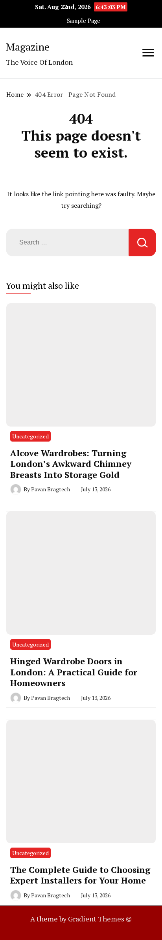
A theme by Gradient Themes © (81, 918)
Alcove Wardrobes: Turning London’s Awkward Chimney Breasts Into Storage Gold (70, 463)
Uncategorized (30, 436)
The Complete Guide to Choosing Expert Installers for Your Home (80, 875)
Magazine (28, 46)
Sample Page (83, 20)
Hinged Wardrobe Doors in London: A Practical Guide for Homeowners (73, 671)
